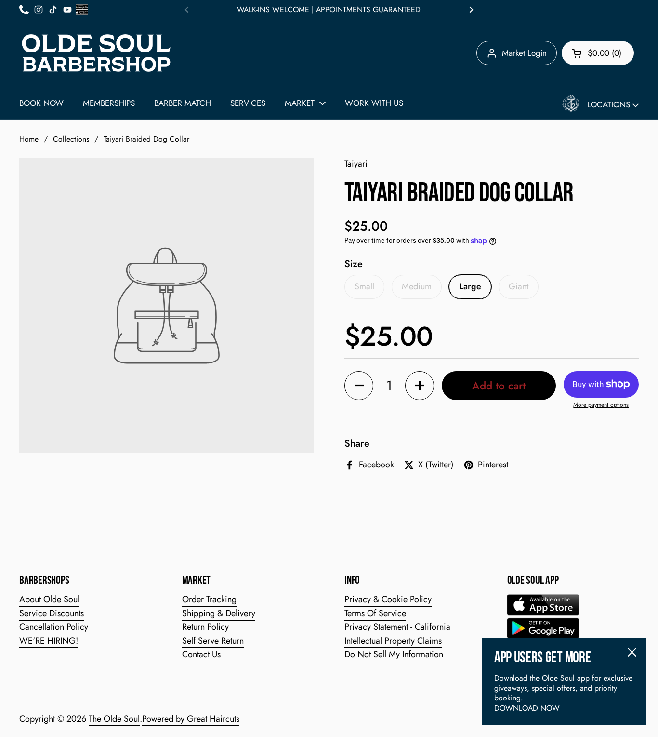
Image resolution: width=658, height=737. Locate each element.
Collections (71, 138)
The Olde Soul (114, 718)
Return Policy (205, 627)
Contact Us (201, 654)
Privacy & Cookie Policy (388, 599)
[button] (598, 53)
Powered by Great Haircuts (190, 718)
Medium (417, 286)
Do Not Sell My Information (393, 654)
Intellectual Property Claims (393, 640)
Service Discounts (51, 613)
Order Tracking (209, 599)
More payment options (601, 405)
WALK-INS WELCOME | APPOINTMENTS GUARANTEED (329, 9)
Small (364, 286)
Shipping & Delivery (218, 613)
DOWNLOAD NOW (527, 707)
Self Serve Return (213, 640)
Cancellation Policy (53, 627)
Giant (518, 286)
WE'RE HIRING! (48, 640)
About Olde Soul (49, 599)
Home (29, 138)
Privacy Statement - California (397, 627)
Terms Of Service (375, 613)
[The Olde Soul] (96, 53)
